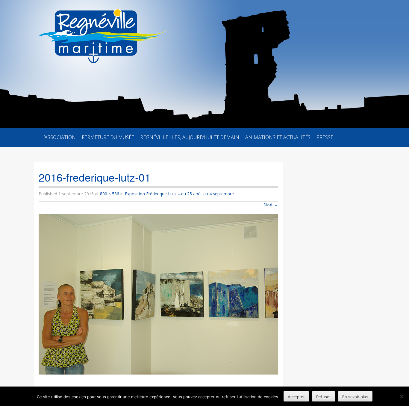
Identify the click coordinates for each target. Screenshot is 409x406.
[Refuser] (402, 396)
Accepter (296, 396)
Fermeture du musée (108, 137)
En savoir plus (355, 396)
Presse (324, 137)
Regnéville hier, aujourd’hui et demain (189, 137)
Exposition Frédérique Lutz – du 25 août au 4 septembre (179, 194)
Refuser (323, 396)
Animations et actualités (277, 137)
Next (270, 204)
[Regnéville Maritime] (101, 31)
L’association (58, 137)
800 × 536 (109, 194)
